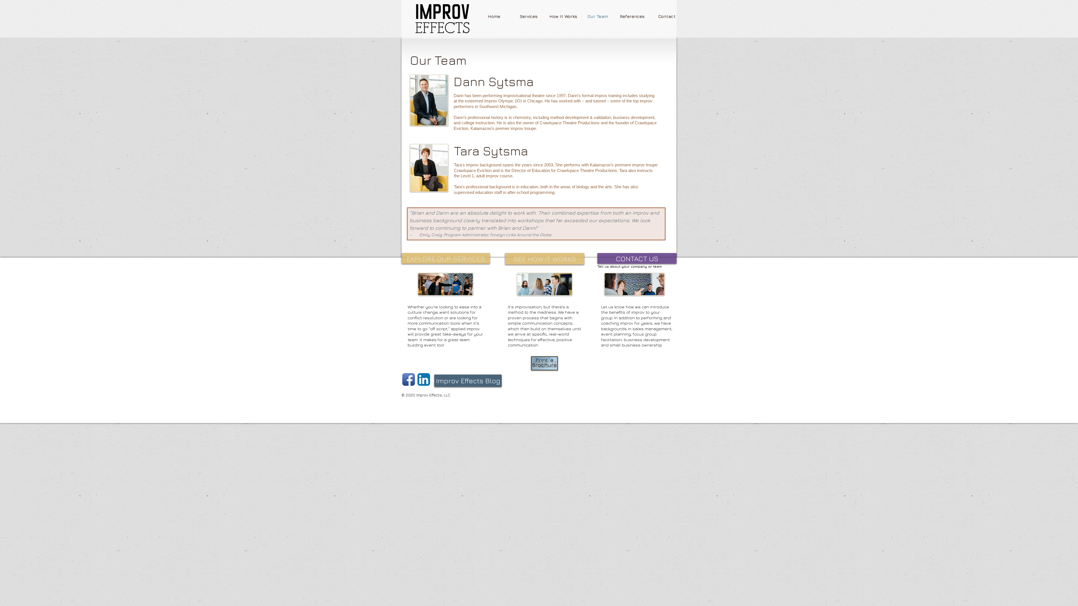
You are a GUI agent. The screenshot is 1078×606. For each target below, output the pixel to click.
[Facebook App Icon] (408, 379)
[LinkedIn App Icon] (423, 379)
